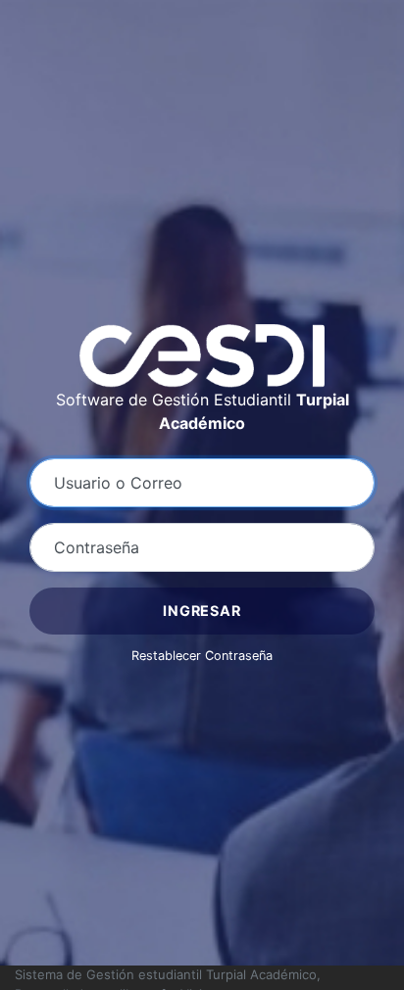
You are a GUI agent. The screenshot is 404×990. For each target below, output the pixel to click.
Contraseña (96, 547)
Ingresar (201, 610)
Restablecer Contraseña (202, 655)
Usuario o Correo (118, 483)
